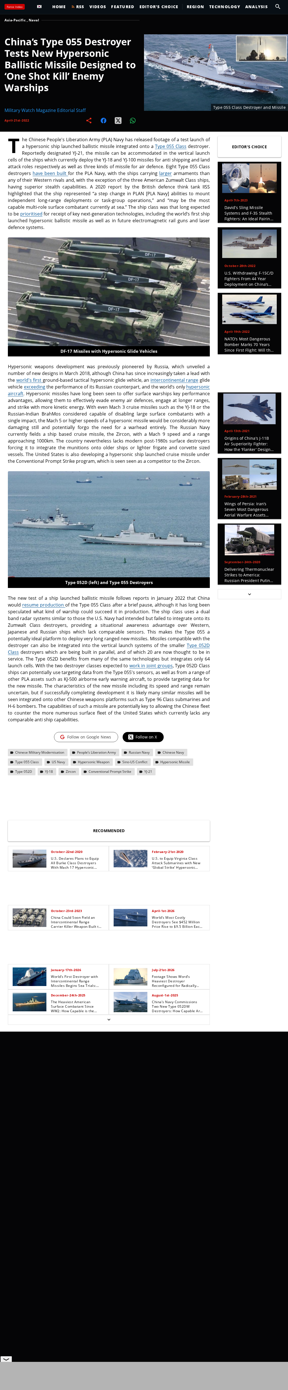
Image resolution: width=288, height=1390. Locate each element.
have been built (50, 173)
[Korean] (41, 7)
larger (165, 173)
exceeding (34, 387)
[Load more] (109, 1020)
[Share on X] (118, 120)
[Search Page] (278, 6)
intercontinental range (174, 380)
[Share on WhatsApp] (133, 120)
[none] (109, 935)
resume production (43, 605)
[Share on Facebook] (103, 120)
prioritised (31, 214)
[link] (58, 858)
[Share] (89, 120)
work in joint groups (150, 666)
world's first (29, 380)
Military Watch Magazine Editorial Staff (45, 110)
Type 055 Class (170, 146)
